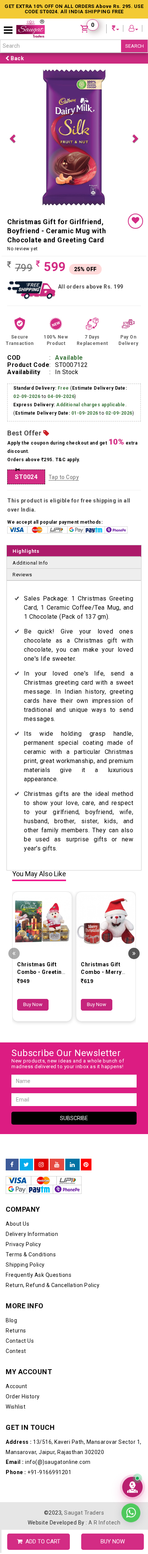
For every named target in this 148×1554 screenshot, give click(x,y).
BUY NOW (113, 1541)
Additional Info (30, 563)
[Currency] (116, 29)
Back (16, 58)
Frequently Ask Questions (38, 1275)
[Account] (134, 29)
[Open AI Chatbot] (132, 1487)
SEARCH (134, 46)
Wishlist (15, 1407)
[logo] (30, 28)
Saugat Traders (84, 1513)
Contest (16, 1351)
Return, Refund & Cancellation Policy (52, 1285)
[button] (12, 137)
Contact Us (20, 1341)
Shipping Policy (25, 1265)
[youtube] (57, 1164)
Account (16, 1386)
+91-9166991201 (38, 1472)
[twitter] (26, 1164)
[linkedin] (72, 1164)
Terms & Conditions (31, 1254)
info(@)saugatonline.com (48, 1462)
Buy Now (33, 1004)
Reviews (22, 574)
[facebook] (12, 1164)
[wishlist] (135, 221)
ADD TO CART (41, 1541)
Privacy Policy (23, 1244)
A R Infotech (104, 1523)
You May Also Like (39, 874)
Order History (23, 1396)
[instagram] (41, 1164)
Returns (16, 1331)
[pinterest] (86, 1164)
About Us (17, 1224)
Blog (11, 1320)
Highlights (26, 551)
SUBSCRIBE (74, 1118)
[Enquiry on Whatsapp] (130, 1516)
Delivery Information (32, 1234)
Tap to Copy (64, 477)
